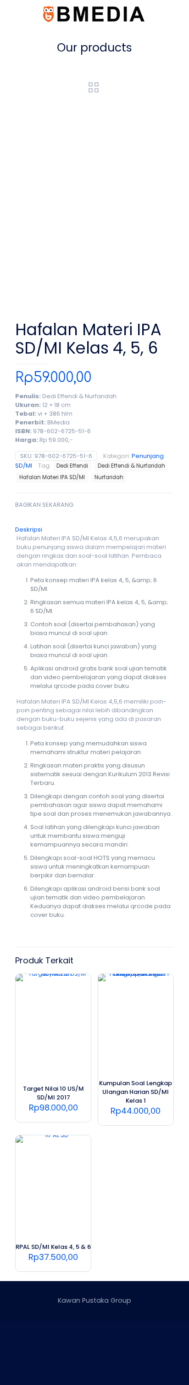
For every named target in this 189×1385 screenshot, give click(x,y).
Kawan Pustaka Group (94, 1300)
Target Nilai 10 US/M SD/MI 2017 (53, 1093)
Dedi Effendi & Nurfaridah (131, 465)
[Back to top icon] (170, 1366)
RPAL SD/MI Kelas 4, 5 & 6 (53, 1246)
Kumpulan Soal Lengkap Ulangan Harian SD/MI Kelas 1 (135, 1092)
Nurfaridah (108, 477)
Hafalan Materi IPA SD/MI (52, 477)
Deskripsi (28, 529)
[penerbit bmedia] (94, 13)
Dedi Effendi (72, 465)
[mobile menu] (176, 14)
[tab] (94, 529)
